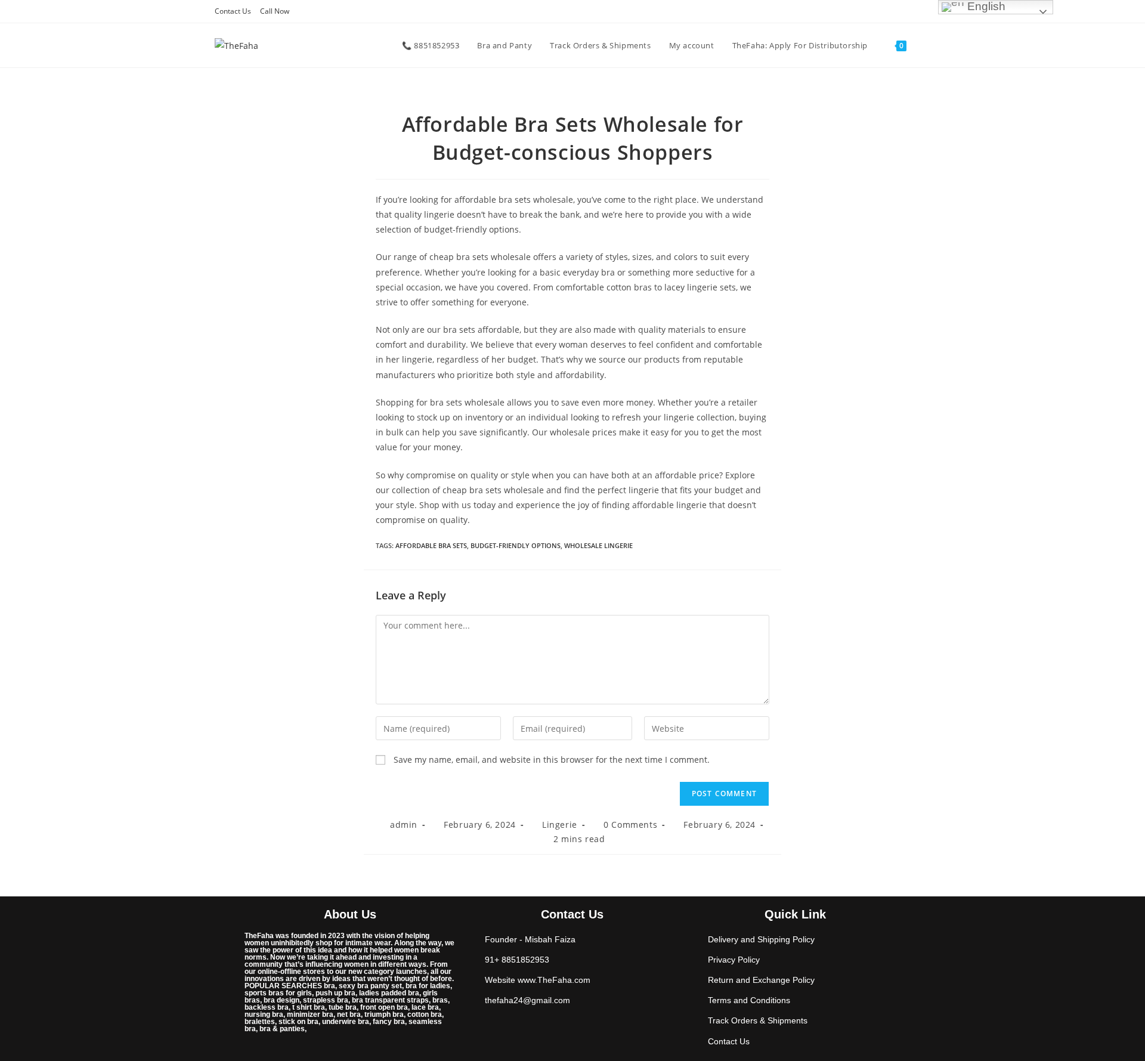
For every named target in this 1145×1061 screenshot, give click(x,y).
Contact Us (233, 11)
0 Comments (630, 824)
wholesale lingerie (598, 545)
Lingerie (559, 824)
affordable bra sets (431, 545)
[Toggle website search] (927, 45)
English (984, 6)
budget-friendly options (516, 545)
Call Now (274, 11)
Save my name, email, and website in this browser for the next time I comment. (552, 759)
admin (403, 824)
